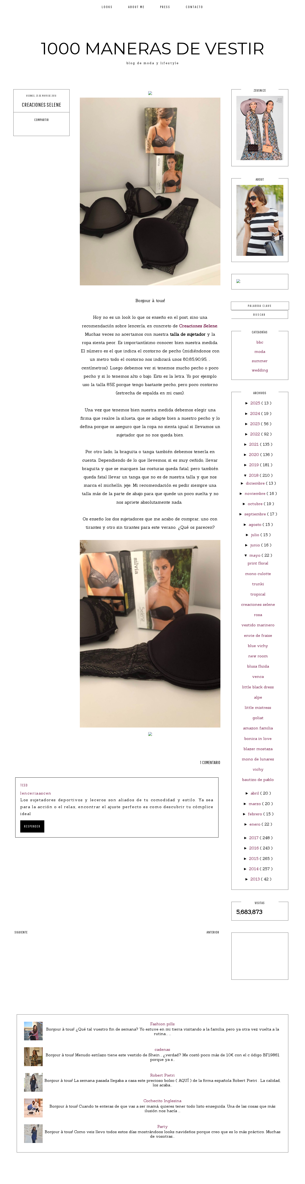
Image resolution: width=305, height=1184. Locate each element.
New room (258, 656)
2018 (254, 475)
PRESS (165, 7)
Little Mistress (258, 707)
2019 (254, 464)
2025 (255, 403)
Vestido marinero (257, 625)
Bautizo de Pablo (258, 779)
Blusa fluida (258, 666)
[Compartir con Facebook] (28, 128)
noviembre (256, 493)
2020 (254, 454)
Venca (258, 676)
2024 (255, 413)
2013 (255, 879)
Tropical (257, 594)
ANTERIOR (213, 932)
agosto (256, 524)
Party (162, 1126)
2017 (254, 837)
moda (259, 351)
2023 (255, 423)
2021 (254, 444)
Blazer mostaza (258, 748)
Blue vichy (258, 645)
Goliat (258, 717)
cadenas (162, 1049)
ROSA (258, 614)
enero (255, 824)
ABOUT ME (136, 7)
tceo (24, 785)
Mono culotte (258, 573)
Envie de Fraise (258, 635)
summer (260, 360)
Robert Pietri (162, 1075)
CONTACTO (194, 7)
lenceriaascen (35, 793)
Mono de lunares (258, 759)
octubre (256, 503)
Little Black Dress (258, 687)
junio (255, 545)
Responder (32, 826)
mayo (255, 555)
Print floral (258, 563)
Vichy (258, 769)
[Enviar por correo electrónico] (55, 128)
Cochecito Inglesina (162, 1100)
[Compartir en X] (37, 128)
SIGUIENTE (21, 932)
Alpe (258, 697)
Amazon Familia (258, 728)
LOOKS (107, 7)
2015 (254, 858)
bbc (259, 342)
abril (255, 793)
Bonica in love (258, 738)
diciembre (256, 483)
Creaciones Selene (198, 326)
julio (255, 534)
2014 (254, 868)
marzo (255, 803)
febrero (255, 814)
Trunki (258, 584)
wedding (260, 370)
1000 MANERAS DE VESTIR (152, 48)
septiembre (255, 514)
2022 (255, 434)
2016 (254, 848)
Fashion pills (162, 1024)
